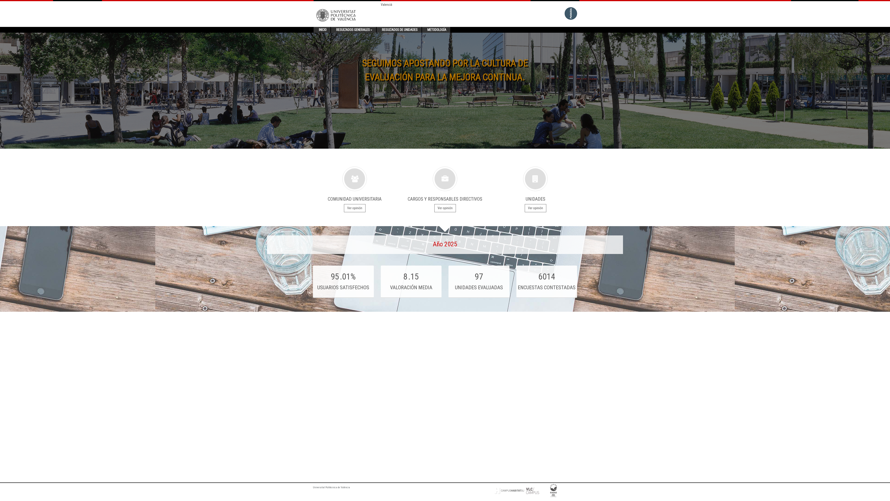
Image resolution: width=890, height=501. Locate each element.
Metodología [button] (436, 30)
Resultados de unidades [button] (400, 30)
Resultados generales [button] (353, 30)
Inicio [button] (323, 30)
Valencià (386, 4)
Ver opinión (354, 208)
